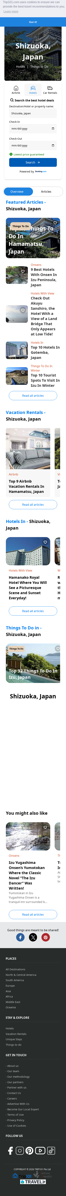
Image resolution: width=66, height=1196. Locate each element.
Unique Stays (14, 1039)
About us (13, 1066)
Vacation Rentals (16, 1034)
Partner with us (16, 1087)
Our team (13, 1071)
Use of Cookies (16, 1125)
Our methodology (18, 1076)
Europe (10, 985)
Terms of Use (15, 1114)
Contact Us (14, 1093)
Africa (9, 996)
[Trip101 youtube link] (40, 1151)
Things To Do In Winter (41, 368)
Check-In (14, 121)
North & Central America (21, 975)
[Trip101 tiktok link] (51, 1150)
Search (30, 162)
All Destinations (15, 969)
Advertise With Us (18, 1104)
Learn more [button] (10, 11)
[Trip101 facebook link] (10, 1150)
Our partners (15, 1082)
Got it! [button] (33, 22)
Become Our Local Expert (23, 1109)
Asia (8, 991)
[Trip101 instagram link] (19, 1150)
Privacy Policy (15, 1120)
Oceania (11, 1007)
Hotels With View (42, 293)
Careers (12, 1098)
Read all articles (33, 396)
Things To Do (20, 226)
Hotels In (37, 343)
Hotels (20, 67)
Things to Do (39, 67)
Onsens (36, 265)
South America (15, 980)
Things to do (13, 1044)
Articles (46, 192)
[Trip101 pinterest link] (29, 1150)
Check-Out (15, 138)
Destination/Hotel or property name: (31, 106)
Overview (16, 192)
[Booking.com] (40, 171)
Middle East (13, 1002)
